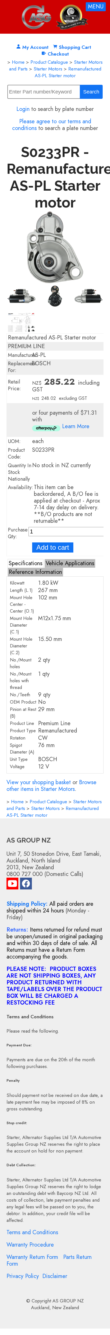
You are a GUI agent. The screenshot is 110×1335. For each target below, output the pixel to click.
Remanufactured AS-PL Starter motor (68, 72)
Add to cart (52, 547)
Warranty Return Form (32, 1257)
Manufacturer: (23, 355)
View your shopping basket (38, 782)
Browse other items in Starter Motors (51, 785)
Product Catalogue (49, 62)
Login (23, 109)
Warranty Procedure (30, 1245)
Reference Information (35, 572)
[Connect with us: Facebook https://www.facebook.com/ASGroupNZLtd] (26, 885)
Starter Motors (48, 68)
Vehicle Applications (70, 563)
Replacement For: (22, 367)
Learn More (75, 426)
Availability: (20, 487)
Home (18, 62)
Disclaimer (54, 1276)
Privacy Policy (22, 1276)
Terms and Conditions (32, 1232)
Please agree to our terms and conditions (51, 124)
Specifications (25, 563)
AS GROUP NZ (68, 1300)
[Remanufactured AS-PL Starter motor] (54, 282)
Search (91, 92)
